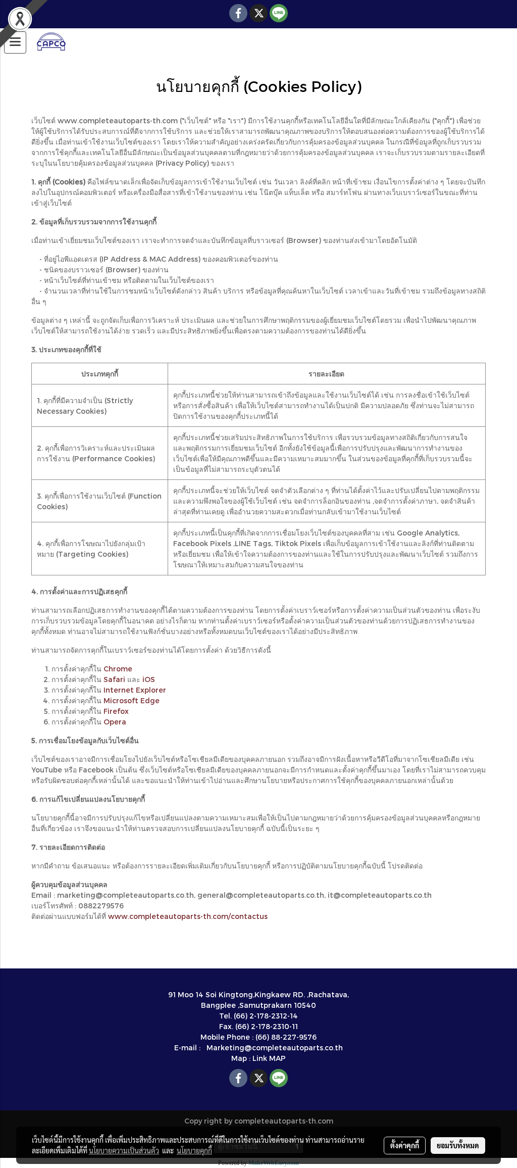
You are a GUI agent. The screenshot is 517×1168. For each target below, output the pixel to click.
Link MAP (269, 1058)
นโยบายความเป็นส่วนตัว (124, 1150)
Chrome (118, 668)
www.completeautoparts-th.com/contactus (188, 916)
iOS (148, 679)
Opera (115, 721)
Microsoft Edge (132, 700)
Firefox (116, 711)
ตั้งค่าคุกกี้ (404, 1145)
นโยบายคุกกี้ (194, 1150)
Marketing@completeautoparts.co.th (274, 1047)
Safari (114, 679)
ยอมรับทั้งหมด (458, 1145)
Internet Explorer (135, 690)
